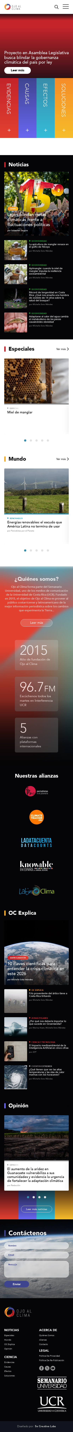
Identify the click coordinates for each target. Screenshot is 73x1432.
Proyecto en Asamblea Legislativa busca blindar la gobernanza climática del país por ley (36, 58)
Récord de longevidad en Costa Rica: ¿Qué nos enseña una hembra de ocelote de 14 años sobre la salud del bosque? (49, 296)
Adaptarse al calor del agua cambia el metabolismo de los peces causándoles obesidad (48, 319)
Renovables (16, 518)
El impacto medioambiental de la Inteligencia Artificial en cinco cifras (48, 1047)
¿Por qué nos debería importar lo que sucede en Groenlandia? (47, 1022)
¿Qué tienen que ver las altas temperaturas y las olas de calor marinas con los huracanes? (46, 1072)
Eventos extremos (42, 1066)
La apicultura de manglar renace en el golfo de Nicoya (49, 246)
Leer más (17, 70)
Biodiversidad (39, 241)
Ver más (61, 349)
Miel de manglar (19, 412)
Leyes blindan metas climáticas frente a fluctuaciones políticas (28, 220)
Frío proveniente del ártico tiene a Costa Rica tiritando (48, 995)
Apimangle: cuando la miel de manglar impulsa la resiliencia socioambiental (46, 271)
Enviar (17, 1284)
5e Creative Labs (45, 1426)
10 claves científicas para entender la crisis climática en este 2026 (35, 969)
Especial (14, 408)
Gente (13, 209)
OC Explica (37, 990)
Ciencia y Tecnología (43, 1042)
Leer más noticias (36, 1209)
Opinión (14, 1165)
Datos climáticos (18, 958)
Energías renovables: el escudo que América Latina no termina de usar (34, 524)
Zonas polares (40, 1018)
